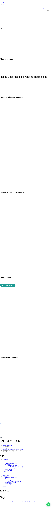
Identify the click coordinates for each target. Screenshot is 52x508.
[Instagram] (0, 437)
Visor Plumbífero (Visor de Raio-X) (15, 466)
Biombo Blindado (8, 469)
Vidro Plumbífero (28, 501)
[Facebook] (1, 437)
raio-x (24, 501)
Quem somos (5, 459)
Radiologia (7, 464)
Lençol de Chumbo (9, 470)
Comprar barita (6, 460)
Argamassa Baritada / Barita (11, 463)
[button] (26, 28)
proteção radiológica (20, 501)
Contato (4, 471)
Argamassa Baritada (3, 501)
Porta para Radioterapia (10, 468)
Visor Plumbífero (33, 501)
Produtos (5, 462)
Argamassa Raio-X (9, 501)
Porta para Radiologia (12, 465)
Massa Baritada (14, 501)
